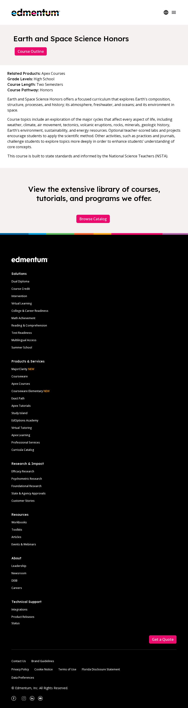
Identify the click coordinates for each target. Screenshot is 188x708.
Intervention (19, 296)
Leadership (18, 566)
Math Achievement (23, 318)
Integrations (19, 609)
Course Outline (31, 51)
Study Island (19, 413)
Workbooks (19, 522)
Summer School (21, 347)
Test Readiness (21, 333)
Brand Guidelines (42, 661)
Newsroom (18, 573)
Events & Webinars (23, 544)
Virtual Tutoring (21, 428)
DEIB (14, 581)
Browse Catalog (93, 218)
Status (15, 623)
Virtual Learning (21, 303)
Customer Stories (23, 501)
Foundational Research (26, 486)
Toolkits (16, 530)
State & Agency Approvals (28, 493)
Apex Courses (20, 384)
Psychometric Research (26, 479)
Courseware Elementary (30, 391)
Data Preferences (22, 678)
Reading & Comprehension (29, 325)
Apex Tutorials (21, 406)
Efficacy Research (22, 471)
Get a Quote (163, 639)
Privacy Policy (20, 669)
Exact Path (18, 398)
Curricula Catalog (22, 450)
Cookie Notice (43, 669)
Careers (16, 588)
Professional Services (25, 442)
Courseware (19, 376)
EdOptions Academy (24, 420)
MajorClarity (19, 369)
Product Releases (22, 617)
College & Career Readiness (29, 311)
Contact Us (18, 661)
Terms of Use (67, 669)
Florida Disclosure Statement (101, 669)
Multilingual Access (23, 340)
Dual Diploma (20, 281)
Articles (16, 537)
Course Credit (20, 289)
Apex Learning (20, 435)
